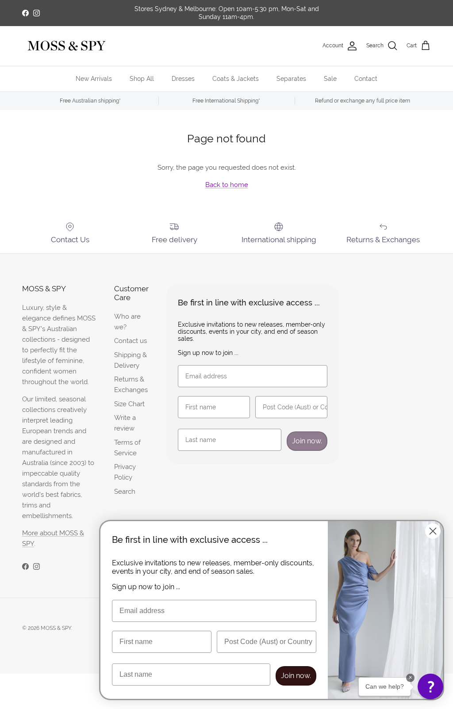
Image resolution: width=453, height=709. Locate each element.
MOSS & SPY (56, 628)
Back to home (226, 184)
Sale (330, 78)
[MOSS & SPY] (66, 46)
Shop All (142, 78)
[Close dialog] (433, 531)
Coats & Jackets (235, 78)
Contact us (130, 340)
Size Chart (129, 404)
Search (124, 491)
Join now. (307, 441)
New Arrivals (94, 78)
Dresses (183, 78)
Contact (365, 78)
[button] (430, 686)
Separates (291, 78)
